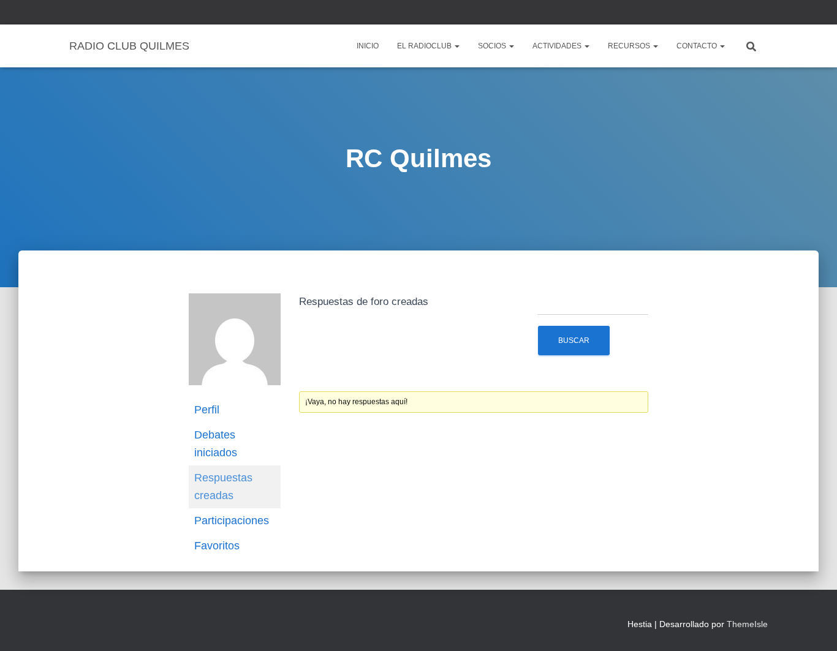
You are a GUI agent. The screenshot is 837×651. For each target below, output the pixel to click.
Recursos (630, 46)
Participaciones (231, 520)
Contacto (697, 46)
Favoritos (217, 546)
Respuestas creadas (223, 487)
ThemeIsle (747, 624)
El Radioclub (425, 46)
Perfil (206, 410)
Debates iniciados (215, 444)
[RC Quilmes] (235, 345)
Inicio (368, 46)
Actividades (557, 46)
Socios (493, 46)
